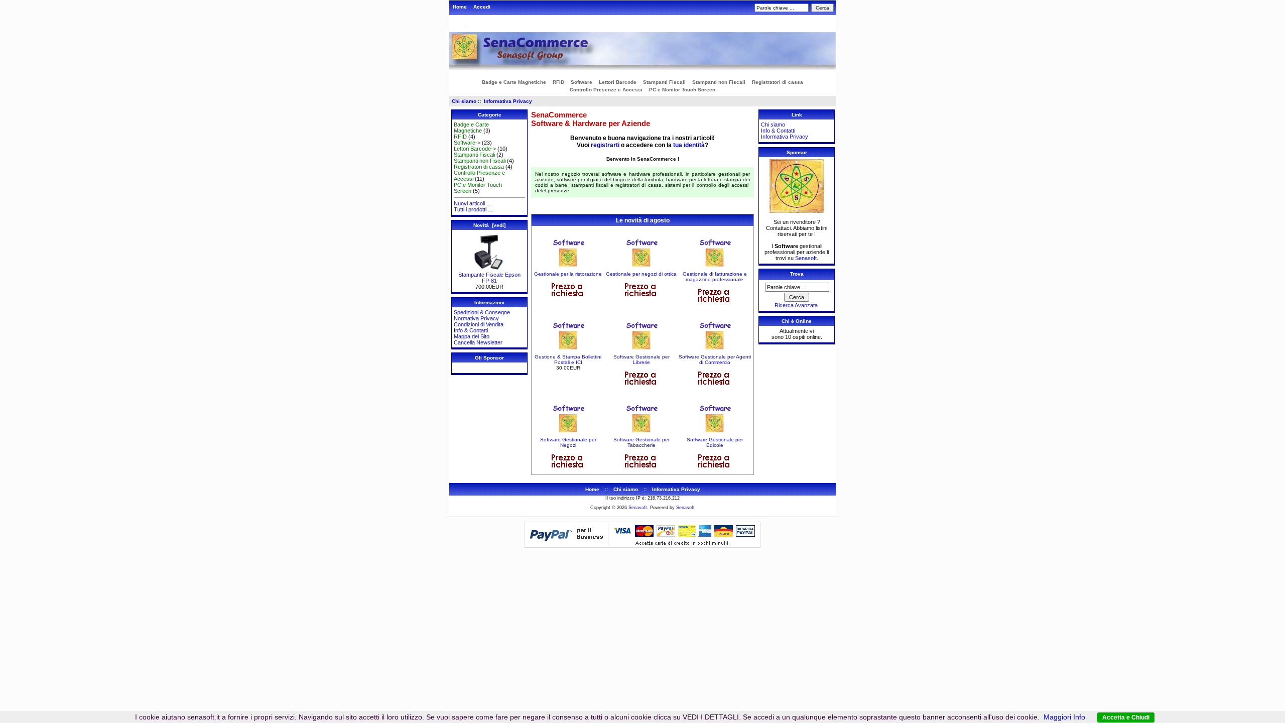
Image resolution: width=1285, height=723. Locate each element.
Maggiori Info (1064, 717)
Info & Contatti (471, 330)
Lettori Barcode (617, 82)
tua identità (689, 145)
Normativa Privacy (476, 318)
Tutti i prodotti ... (473, 209)
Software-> (467, 143)
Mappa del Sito (471, 336)
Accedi (481, 7)
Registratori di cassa (777, 82)
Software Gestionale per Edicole (715, 442)
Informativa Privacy (508, 101)
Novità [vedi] (489, 225)
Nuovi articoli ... (472, 203)
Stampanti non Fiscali (718, 82)
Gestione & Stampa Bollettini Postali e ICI (568, 359)
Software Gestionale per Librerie (641, 359)
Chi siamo (464, 101)
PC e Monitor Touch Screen (682, 89)
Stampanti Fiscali (664, 82)
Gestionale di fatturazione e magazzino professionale (715, 276)
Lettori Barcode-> (475, 149)
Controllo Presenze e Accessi (606, 89)
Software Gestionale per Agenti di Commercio (715, 359)
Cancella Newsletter (478, 342)
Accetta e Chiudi (1125, 717)
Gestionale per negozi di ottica (641, 274)
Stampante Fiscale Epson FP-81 (489, 278)
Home (460, 7)
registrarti (605, 145)
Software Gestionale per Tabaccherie (641, 442)
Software (581, 82)
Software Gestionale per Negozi (568, 442)
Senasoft (806, 258)
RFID (558, 82)
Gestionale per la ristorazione (568, 274)
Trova (797, 274)
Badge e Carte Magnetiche (514, 82)
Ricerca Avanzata (796, 305)
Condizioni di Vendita (478, 324)
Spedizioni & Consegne (482, 312)
